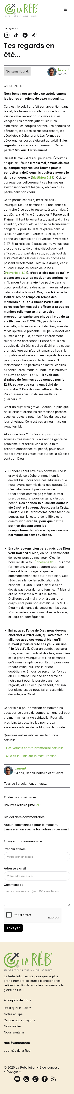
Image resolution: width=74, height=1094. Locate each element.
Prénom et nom (15, 849)
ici (37, 805)
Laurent (63, 69)
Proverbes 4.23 (16, 273)
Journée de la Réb (17, 1050)
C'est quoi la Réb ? (17, 1008)
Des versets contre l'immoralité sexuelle (35, 748)
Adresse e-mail (15, 868)
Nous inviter (12, 1026)
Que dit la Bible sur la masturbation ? (32, 756)
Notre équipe (13, 1014)
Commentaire (13, 885)
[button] (65, 10)
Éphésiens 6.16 (45, 562)
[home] (20, 10)
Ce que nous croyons (19, 1020)
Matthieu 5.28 (42, 177)
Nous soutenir (14, 1032)
